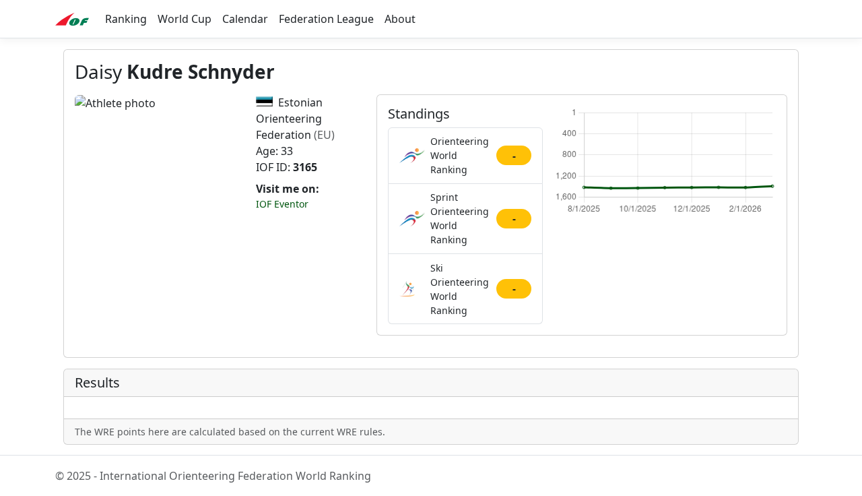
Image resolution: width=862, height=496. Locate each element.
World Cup (184, 18)
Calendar (245, 18)
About (400, 18)
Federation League (326, 18)
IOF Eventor (282, 203)
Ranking (126, 18)
